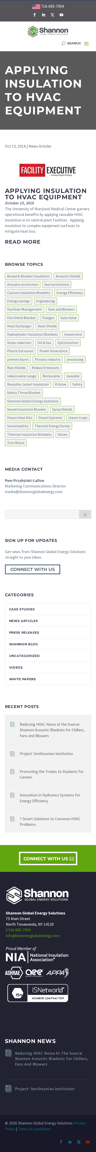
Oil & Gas (44, 342)
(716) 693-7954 (18, 929)
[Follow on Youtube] (61, 14)
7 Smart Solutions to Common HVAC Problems (50, 821)
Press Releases (24, 633)
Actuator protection (22, 284)
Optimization (67, 342)
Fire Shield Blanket (21, 317)
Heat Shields (47, 326)
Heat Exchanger (19, 326)
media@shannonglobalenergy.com (34, 491)
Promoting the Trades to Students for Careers (52, 774)
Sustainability (17, 426)
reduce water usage (21, 376)
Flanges (48, 317)
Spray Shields (62, 409)
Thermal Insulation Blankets (29, 434)
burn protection (56, 284)
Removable (51, 376)
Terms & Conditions (34, 1128)
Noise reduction (19, 342)
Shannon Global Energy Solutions (32, 401)
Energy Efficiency (69, 292)
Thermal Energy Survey (52, 426)
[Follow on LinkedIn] (43, 14)
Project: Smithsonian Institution (46, 753)
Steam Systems (50, 417)
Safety (77, 384)
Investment (73, 334)
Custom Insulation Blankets (28, 292)
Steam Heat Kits (19, 417)
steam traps (78, 417)
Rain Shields (16, 367)
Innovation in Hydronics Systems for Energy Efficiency (50, 797)
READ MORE (22, 242)
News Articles (40, 146)
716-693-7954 (52, 6)
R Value (60, 384)
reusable (72, 376)
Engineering (45, 301)
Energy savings (18, 301)
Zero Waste (16, 442)
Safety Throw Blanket (24, 392)
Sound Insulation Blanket (26, 409)
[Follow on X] (52, 14)
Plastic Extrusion (20, 351)
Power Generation (53, 351)
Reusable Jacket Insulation (28, 384)
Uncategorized (24, 656)
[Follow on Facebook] (34, 14)
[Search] (85, 514)
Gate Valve (69, 317)
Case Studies (22, 609)
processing (75, 359)
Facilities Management (24, 309)
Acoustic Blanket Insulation (28, 276)
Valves (62, 434)
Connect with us (32, 569)
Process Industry (47, 359)
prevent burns (18, 359)
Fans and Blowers (61, 309)
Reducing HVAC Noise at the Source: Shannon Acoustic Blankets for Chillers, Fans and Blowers (52, 730)
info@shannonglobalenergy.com (33, 935)
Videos (16, 667)
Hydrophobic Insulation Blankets (32, 334)
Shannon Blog (23, 644)
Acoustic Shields (68, 276)
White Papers (22, 679)
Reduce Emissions (45, 367)
